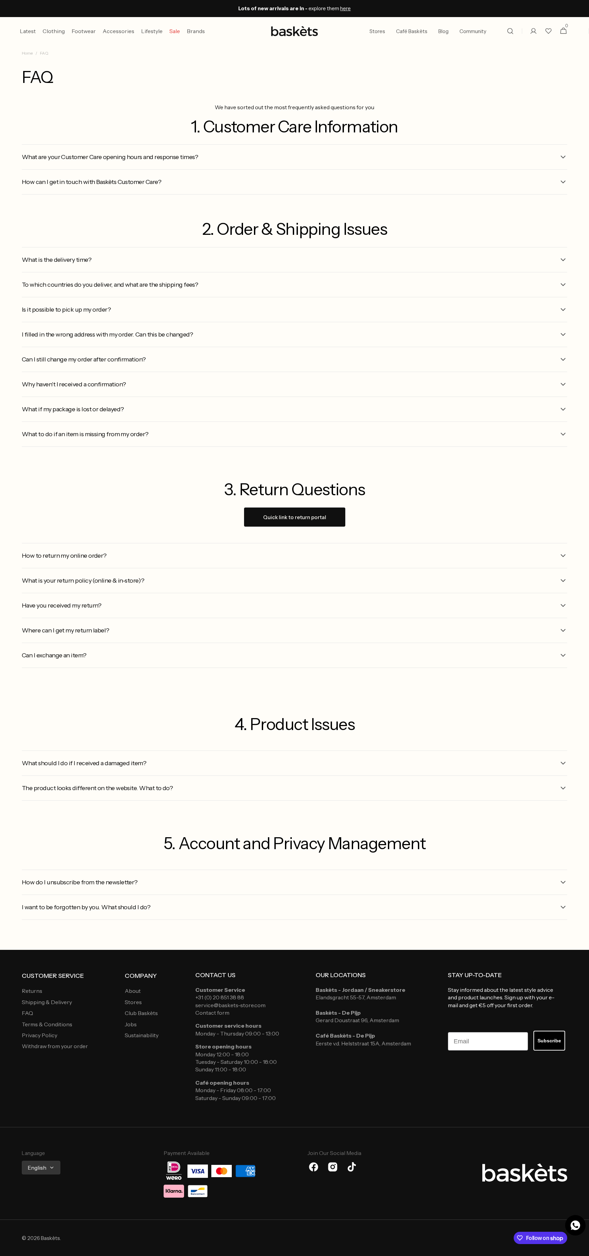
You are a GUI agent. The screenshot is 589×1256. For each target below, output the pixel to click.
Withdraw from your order (55, 1046)
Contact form (212, 1012)
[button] (510, 31)
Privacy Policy (39, 1035)
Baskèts (50, 1238)
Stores (133, 1002)
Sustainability (141, 1035)
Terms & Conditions (47, 1024)
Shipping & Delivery (47, 1002)
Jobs (131, 1024)
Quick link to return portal (294, 517)
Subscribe (549, 1040)
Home (27, 53)
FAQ (27, 1013)
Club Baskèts (141, 1013)
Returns (32, 990)
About (133, 990)
